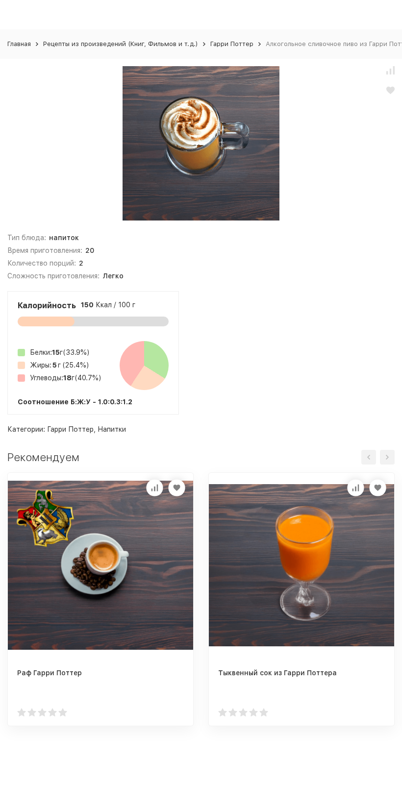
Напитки (112, 429)
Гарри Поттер (231, 44)
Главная (19, 44)
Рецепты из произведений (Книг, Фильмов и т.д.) (120, 44)
